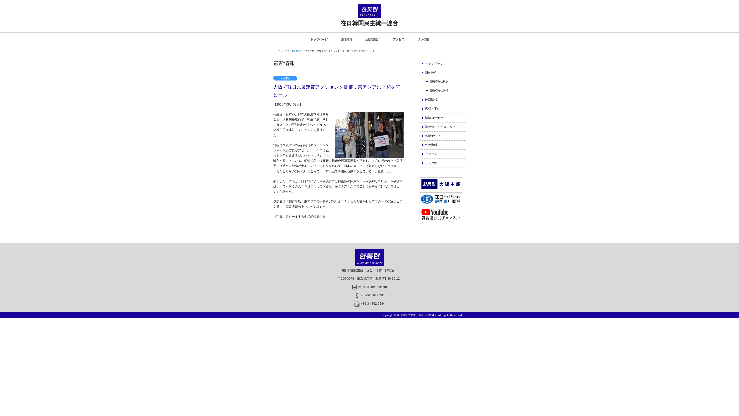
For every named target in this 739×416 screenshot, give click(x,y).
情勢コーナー (434, 117)
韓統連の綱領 (439, 90)
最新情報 (296, 51)
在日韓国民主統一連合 (369, 22)
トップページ (319, 39)
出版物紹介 (372, 39)
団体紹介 (346, 39)
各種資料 (431, 145)
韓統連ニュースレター (440, 126)
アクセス (398, 39)
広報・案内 (432, 108)
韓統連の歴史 (439, 81)
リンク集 (423, 39)
